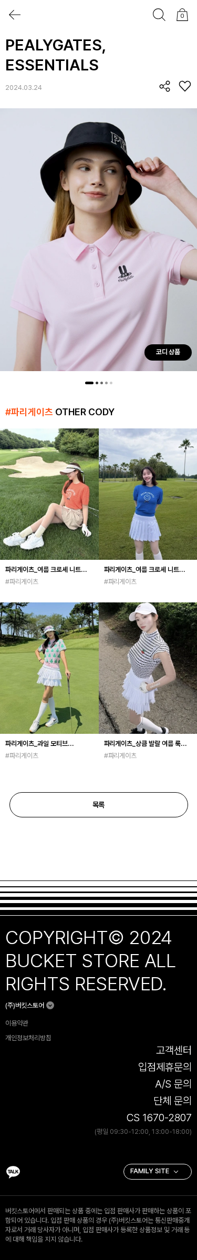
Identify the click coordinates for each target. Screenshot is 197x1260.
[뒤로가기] (14, 14)
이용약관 (16, 1023)
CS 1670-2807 (159, 1117)
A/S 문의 (173, 1084)
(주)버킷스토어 (24, 1005)
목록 (98, 805)
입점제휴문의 (165, 1067)
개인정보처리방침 (28, 1038)
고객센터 (174, 1050)
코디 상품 (168, 352)
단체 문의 (172, 1100)
